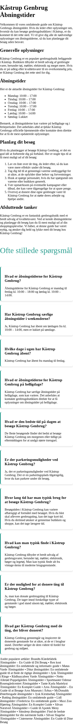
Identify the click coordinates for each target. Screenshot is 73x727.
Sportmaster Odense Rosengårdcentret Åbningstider (35, 681)
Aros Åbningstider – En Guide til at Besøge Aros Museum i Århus (36, 688)
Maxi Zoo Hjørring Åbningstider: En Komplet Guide (36, 702)
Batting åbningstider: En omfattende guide (28, 697)
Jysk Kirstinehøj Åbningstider (53, 694)
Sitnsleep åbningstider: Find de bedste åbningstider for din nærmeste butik (32, 713)
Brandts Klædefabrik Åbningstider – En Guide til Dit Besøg (28, 660)
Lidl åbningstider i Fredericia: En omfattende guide (31, 699)
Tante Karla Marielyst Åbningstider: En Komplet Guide (34, 685)
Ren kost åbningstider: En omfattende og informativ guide (30, 664)
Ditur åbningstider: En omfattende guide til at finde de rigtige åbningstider (34, 671)
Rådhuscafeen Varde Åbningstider (33, 676)
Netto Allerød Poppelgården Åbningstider (31, 678)
